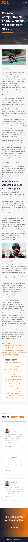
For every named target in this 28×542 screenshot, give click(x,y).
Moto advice (7, 343)
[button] (23, 2)
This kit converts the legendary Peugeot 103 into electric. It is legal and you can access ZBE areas (14, 352)
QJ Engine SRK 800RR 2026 (12, 377)
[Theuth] (5, 2)
